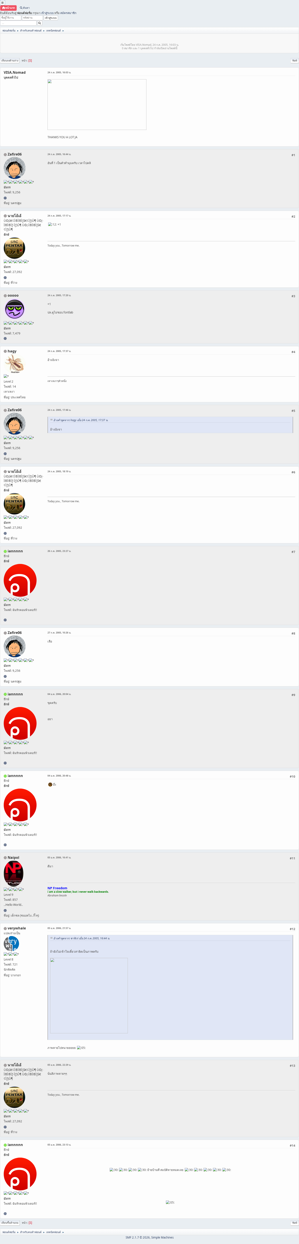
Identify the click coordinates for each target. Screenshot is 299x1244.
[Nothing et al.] (5, 198)
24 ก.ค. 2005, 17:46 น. (59, 409)
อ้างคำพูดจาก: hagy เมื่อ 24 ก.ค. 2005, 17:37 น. (80, 420)
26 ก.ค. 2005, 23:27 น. (59, 551)
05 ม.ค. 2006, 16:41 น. (59, 857)
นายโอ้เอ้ (14, 215)
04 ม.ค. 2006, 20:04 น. (59, 694)
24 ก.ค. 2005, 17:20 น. (59, 295)
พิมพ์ (294, 60)
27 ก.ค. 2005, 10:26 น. (59, 632)
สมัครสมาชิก (68, 13)
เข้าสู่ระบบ (47, 13)
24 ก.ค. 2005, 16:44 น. (59, 154)
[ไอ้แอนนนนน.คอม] (5, 620)
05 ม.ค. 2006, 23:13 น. (59, 1144)
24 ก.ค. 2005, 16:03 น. (59, 72)
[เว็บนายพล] (5, 910)
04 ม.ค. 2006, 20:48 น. (59, 775)
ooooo (13, 295)
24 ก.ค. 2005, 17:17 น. (59, 215)
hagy (12, 351)
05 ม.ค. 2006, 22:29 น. (59, 1064)
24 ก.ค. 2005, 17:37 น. (59, 351)
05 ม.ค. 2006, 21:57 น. (59, 928)
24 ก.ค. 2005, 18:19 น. (59, 471)
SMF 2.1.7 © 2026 (138, 1237)
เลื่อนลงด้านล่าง (9, 60)
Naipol (13, 857)
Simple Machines (162, 1237)
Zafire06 (15, 154)
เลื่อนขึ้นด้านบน (9, 1222)
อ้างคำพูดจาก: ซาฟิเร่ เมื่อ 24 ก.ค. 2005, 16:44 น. (81, 938)
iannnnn (15, 551)
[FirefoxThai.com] (5, 338)
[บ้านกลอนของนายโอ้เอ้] (5, 278)
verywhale (17, 928)
